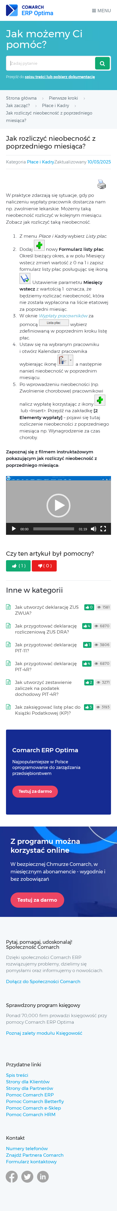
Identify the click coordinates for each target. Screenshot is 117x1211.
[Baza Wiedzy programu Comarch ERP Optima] (29, 10)
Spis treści (17, 1075)
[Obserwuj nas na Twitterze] (27, 1182)
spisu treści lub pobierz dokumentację (60, 77)
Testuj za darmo (35, 791)
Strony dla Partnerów (29, 1088)
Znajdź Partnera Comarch (35, 1155)
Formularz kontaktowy (31, 1161)
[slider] (53, 528)
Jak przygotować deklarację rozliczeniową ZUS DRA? (46, 629)
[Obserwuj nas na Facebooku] (11, 1182)
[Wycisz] (94, 529)
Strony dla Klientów (28, 1082)
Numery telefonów (27, 1148)
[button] (58, 506)
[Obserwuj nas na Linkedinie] (43, 1182)
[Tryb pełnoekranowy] (103, 529)
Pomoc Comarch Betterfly (35, 1101)
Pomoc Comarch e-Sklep (33, 1108)
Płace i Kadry (40, 162)
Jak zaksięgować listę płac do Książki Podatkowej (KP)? (47, 710)
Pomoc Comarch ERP (30, 1095)
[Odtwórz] (14, 529)
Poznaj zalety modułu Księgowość (44, 1033)
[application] (58, 505)
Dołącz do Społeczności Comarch (43, 981)
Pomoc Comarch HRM (31, 1114)
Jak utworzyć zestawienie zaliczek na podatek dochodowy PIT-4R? (43, 688)
